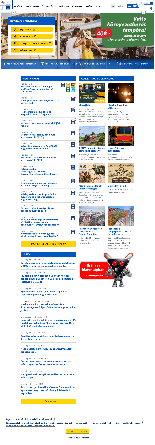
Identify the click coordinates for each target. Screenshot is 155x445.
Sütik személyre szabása (78, 438)
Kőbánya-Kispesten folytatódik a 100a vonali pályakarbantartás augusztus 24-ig (38, 197)
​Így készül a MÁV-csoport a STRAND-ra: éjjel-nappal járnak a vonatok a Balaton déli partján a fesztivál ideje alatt (47, 278)
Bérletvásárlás (26, 36)
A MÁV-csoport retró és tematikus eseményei (92, 149)
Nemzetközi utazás (43, 6)
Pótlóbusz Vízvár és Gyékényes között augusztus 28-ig (37, 209)
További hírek (48, 401)
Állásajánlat (85, 105)
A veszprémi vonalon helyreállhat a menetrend (40, 101)
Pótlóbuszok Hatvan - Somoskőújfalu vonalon (41, 124)
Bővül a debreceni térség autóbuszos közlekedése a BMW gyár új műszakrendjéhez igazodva (48, 264)
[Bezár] (14, 12)
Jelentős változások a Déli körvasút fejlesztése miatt (90, 231)
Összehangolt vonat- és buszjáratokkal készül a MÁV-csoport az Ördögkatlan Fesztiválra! (47, 363)
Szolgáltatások (64, 6)
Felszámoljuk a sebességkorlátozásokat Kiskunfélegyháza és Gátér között (39, 171)
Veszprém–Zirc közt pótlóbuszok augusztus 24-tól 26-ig (38, 159)
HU (119, 6)
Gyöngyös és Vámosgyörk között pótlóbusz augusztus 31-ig (39, 184)
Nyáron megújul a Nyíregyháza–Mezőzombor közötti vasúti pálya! (39, 235)
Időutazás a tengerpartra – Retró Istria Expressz (119, 231)
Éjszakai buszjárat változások (117, 106)
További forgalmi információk (48, 244)
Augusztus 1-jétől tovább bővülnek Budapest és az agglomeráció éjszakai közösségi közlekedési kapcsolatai (48, 390)
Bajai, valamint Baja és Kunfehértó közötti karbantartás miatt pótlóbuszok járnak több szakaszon (40, 222)
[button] (113, 6)
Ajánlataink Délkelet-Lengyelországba (90, 187)
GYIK (98, 6)
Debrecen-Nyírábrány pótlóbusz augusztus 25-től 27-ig (38, 136)
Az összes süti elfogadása (77, 431)
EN (122, 6)
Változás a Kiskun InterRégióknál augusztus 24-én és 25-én (39, 147)
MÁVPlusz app (26, 50)
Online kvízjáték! (117, 185)
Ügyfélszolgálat (84, 6)
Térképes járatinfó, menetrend (34, 43)
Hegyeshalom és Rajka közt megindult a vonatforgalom (36, 113)
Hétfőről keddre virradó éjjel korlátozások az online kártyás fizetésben (37, 89)
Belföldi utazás (22, 6)
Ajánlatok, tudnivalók (97, 78)
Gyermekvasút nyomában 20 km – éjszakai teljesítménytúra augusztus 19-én (44, 293)
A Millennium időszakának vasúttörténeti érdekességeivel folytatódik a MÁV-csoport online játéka (48, 307)
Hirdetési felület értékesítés (117, 149)
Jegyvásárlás (25, 29)
